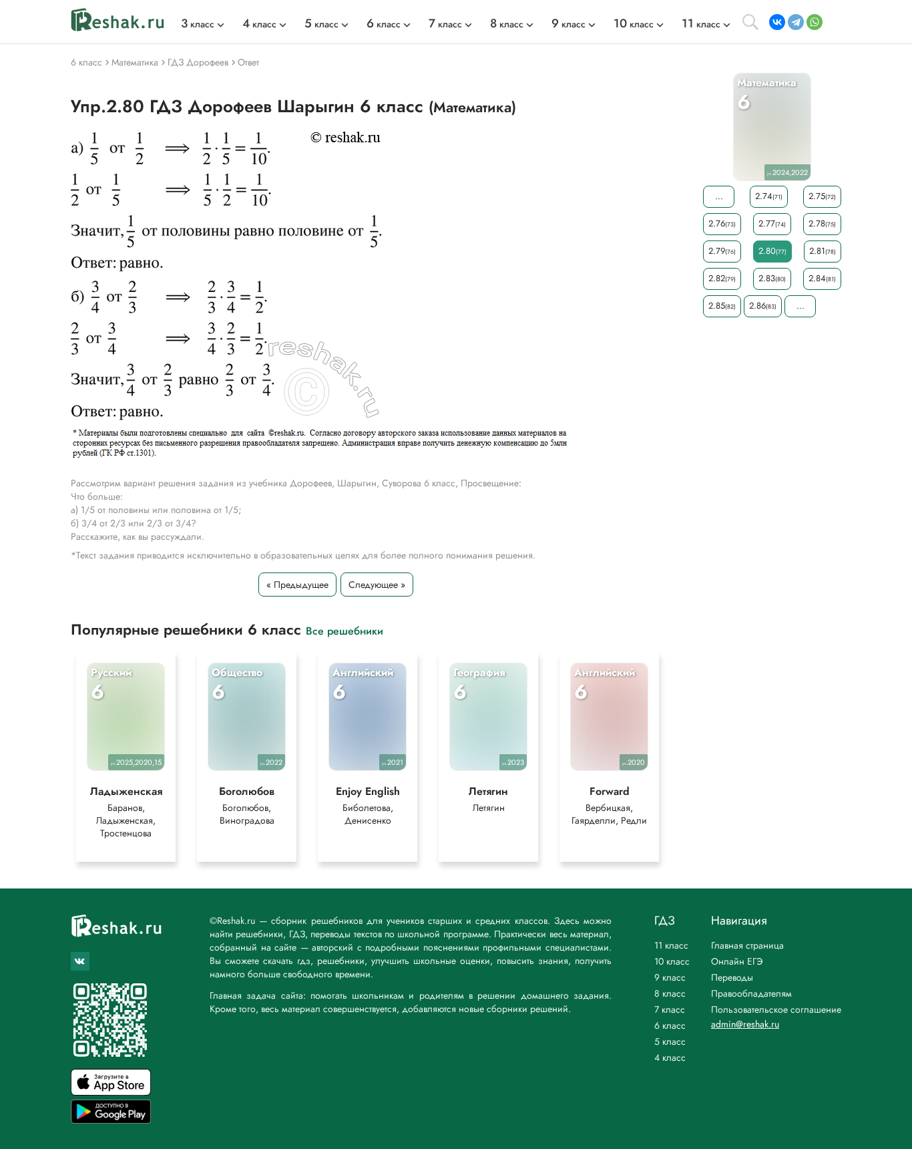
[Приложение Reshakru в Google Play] (111, 1120)
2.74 (768, 196)
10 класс (672, 961)
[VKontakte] (777, 22)
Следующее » (377, 584)
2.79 (722, 250)
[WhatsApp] (815, 22)
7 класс (669, 1009)
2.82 (722, 278)
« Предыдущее (297, 584)
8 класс (670, 993)
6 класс (670, 1025)
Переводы (732, 977)
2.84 (822, 278)
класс (197, 24)
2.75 (822, 196)
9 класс (670, 977)
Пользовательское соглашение (776, 1009)
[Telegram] (796, 22)
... (719, 196)
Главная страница (747, 945)
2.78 (822, 223)
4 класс (670, 1057)
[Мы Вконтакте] (80, 961)
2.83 (772, 278)
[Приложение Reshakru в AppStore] (111, 1092)
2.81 (822, 250)
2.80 (772, 250)
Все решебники (344, 630)
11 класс (671, 945)
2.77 (772, 223)
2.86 (762, 305)
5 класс (670, 1041)
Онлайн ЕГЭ (737, 961)
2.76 (722, 223)
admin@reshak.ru (745, 1024)
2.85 (722, 305)
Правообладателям (751, 993)
